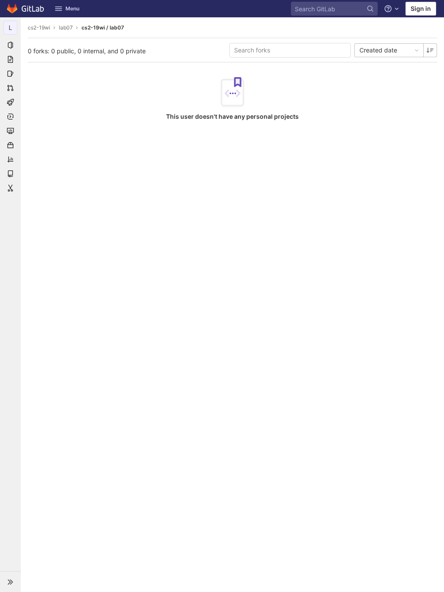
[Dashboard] (25, 8)
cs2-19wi (39, 27)
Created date (378, 50)
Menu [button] (72, 8)
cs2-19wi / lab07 (103, 27)
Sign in (421, 8)
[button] (10, 581)
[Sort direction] (430, 50)
